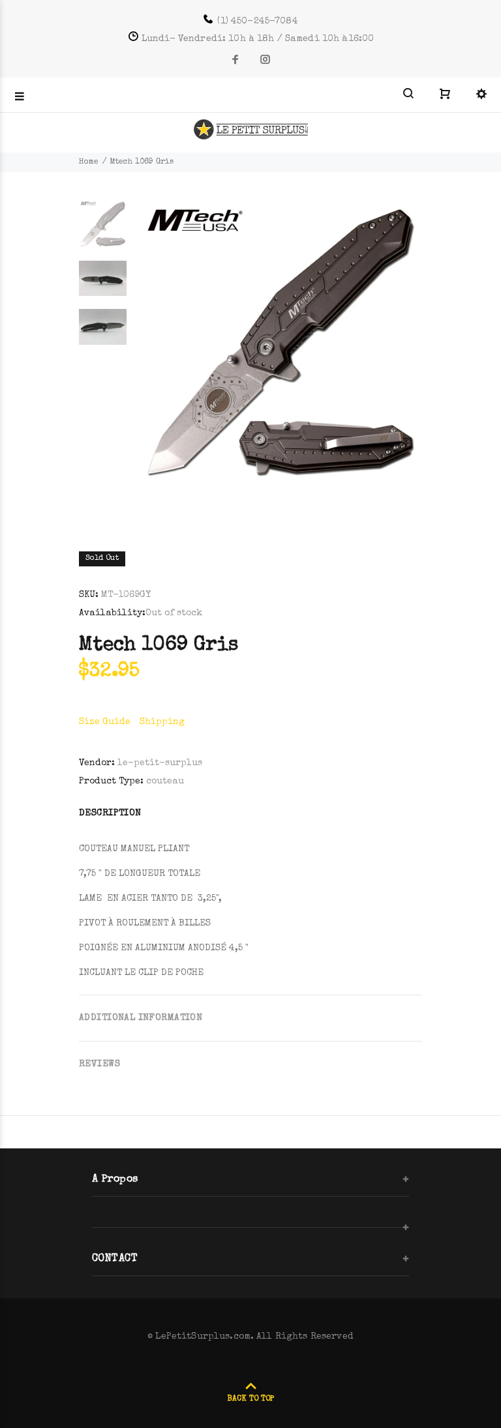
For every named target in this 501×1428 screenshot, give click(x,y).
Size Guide (104, 722)
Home (89, 162)
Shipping (162, 722)
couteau (165, 781)
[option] (103, 230)
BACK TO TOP (250, 1399)
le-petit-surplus (159, 763)
